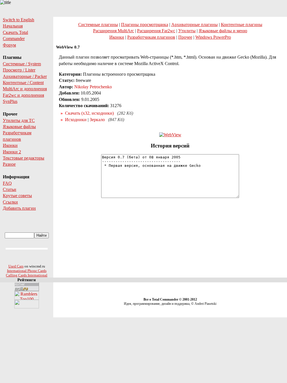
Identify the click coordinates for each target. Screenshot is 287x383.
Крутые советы (17, 195)
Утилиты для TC (19, 120)
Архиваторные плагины (194, 24)
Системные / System (22, 63)
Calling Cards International (26, 275)
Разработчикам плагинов (151, 37)
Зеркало (97, 119)
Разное (9, 164)
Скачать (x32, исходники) (89, 113)
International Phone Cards (27, 271)
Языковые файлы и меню (223, 30)
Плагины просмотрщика (144, 24)
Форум (9, 45)
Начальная (13, 26)
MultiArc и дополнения (25, 88)
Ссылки (10, 202)
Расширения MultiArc (113, 30)
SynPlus (10, 101)
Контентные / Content (23, 82)
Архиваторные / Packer (25, 76)
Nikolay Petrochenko (93, 86)
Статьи (9, 189)
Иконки (10, 145)
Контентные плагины (241, 24)
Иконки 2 (12, 151)
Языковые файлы (19, 126)
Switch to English (18, 19)
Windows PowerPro (213, 37)
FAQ (7, 183)
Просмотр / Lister (19, 70)
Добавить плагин (19, 208)
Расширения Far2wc (156, 30)
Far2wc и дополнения (23, 95)
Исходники (76, 119)
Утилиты (187, 30)
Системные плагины (98, 24)
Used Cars (16, 266)
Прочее (185, 37)
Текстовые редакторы (23, 158)
